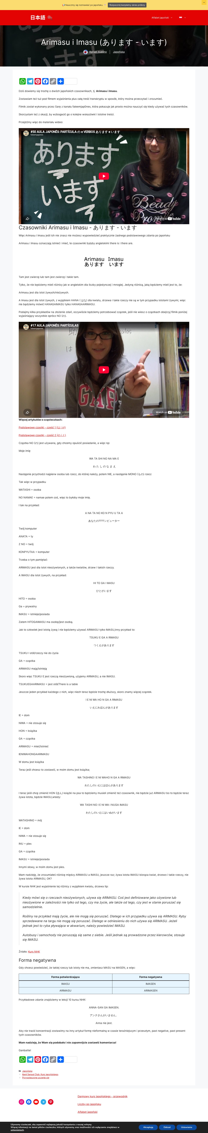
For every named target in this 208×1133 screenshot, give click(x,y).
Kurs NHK (34, 951)
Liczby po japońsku (89, 1104)
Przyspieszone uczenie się (35, 1077)
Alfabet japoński (160, 17)
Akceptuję (148, 1127)
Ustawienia (186, 1127)
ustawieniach (17, 1130)
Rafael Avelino (98, 51)
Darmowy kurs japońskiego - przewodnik (102, 1096)
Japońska (119, 51)
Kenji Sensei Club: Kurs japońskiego (40, 1074)
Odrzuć (167, 1127)
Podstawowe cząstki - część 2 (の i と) (42, 435)
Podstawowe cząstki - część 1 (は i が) (42, 427)
